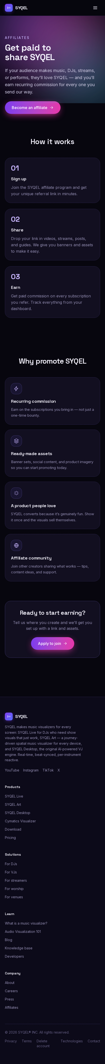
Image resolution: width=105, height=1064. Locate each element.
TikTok (48, 770)
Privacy (11, 1041)
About (9, 983)
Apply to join (49, 643)
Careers (11, 991)
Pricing (10, 837)
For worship (14, 889)
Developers (14, 956)
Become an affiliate (29, 107)
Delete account (43, 1043)
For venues (14, 897)
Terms (27, 1041)
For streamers (16, 880)
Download (13, 829)
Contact (94, 1041)
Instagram (31, 770)
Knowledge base (18, 948)
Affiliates (11, 1007)
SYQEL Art (13, 804)
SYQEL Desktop (17, 813)
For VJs (11, 872)
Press (9, 999)
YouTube (12, 770)
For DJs (11, 864)
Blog (8, 940)
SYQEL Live (14, 796)
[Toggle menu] (95, 8)
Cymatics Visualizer (20, 821)
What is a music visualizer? (26, 923)
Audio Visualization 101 (23, 931)
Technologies (72, 1041)
